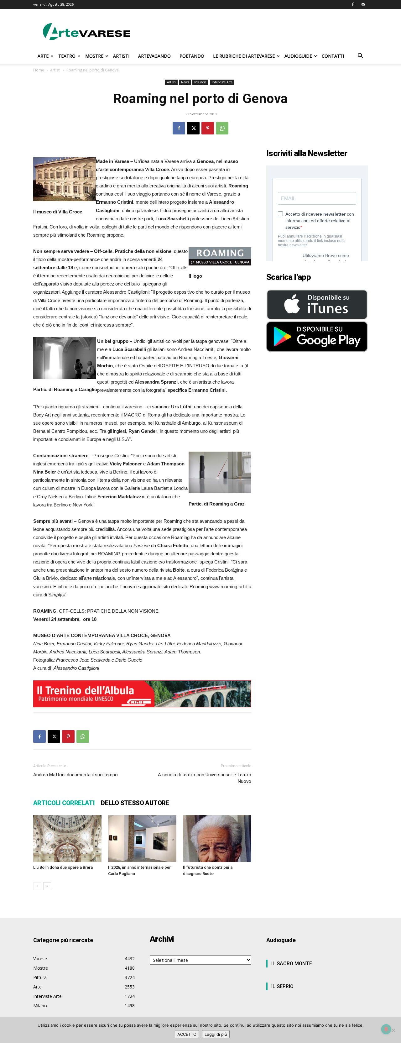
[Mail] (363, 4)
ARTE (43, 56)
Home (38, 70)
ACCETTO (186, 1034)
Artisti (55, 70)
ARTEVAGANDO (154, 56)
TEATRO (67, 56)
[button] (360, 57)
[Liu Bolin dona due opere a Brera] (67, 838)
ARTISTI (121, 56)
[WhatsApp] (222, 128)
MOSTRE (94, 56)
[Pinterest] (207, 128)
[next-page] (47, 886)
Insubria (200, 82)
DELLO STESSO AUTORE (135, 803)
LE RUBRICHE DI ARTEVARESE (244, 56)
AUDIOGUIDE (298, 56)
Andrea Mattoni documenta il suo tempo (75, 775)
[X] (193, 128)
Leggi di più (216, 1034)
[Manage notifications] (386, 1029)
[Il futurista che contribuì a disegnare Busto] (217, 838)
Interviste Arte (222, 82)
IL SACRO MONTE (291, 964)
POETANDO (192, 56)
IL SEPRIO (282, 986)
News (185, 82)
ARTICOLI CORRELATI (64, 803)
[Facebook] (352, 4)
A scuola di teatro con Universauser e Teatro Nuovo (204, 778)
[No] (393, 1030)
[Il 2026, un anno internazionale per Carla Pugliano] (142, 838)
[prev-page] (37, 886)
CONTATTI (333, 56)
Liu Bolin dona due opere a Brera (63, 867)
